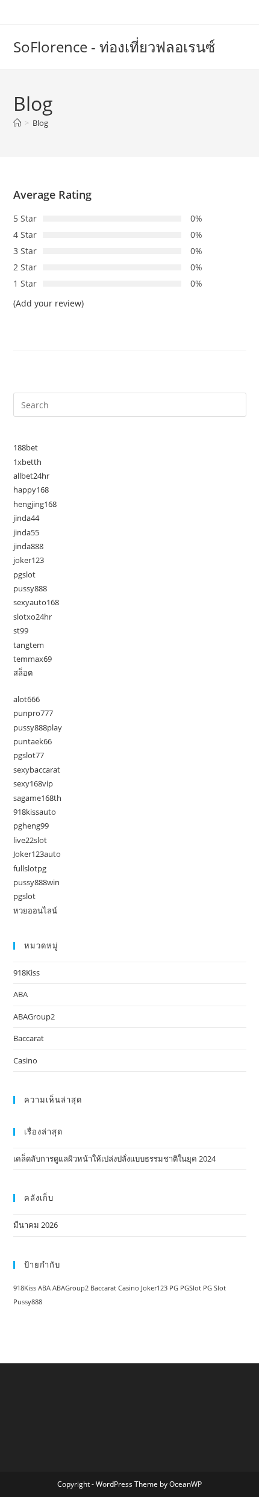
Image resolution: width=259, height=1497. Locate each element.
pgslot (24, 574)
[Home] (17, 122)
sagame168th (37, 797)
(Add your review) (48, 303)
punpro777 (33, 713)
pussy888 (30, 588)
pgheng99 (31, 825)
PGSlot (190, 1288)
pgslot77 (28, 755)
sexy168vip (33, 783)
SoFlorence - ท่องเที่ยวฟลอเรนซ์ (114, 47)
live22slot (30, 840)
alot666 (26, 699)
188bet (25, 447)
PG (173, 1288)
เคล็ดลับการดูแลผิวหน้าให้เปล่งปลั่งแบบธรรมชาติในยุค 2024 (114, 1158)
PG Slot (214, 1288)
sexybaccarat (36, 769)
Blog (40, 122)
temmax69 (32, 658)
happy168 (31, 489)
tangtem (28, 645)
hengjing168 (35, 504)
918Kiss (26, 972)
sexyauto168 (36, 602)
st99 (20, 630)
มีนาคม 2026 (35, 1224)
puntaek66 (32, 741)
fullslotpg (29, 868)
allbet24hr (31, 475)
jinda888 (28, 546)
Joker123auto (37, 853)
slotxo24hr (32, 616)
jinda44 (26, 517)
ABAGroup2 (34, 1016)
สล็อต (23, 672)
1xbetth (27, 461)
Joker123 (154, 1288)
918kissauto (34, 811)
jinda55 (26, 532)
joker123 (28, 560)
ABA (20, 994)
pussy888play (37, 727)
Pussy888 (27, 1302)
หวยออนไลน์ (35, 910)
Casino (25, 1060)
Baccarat (28, 1038)
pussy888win (36, 882)
